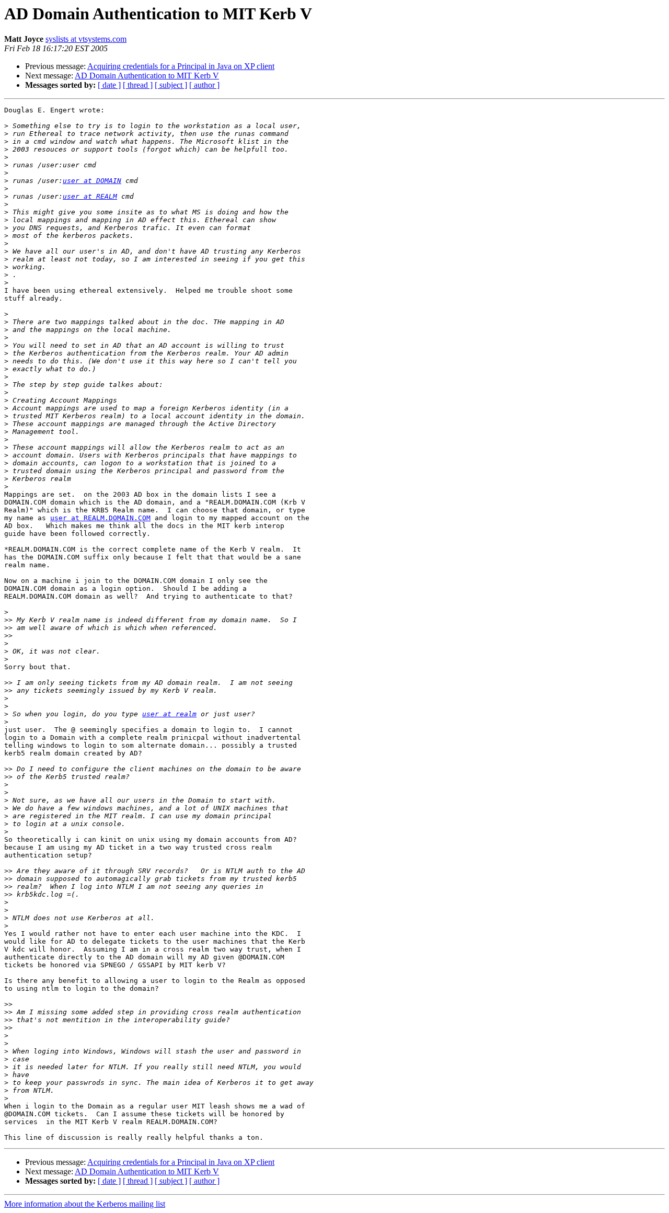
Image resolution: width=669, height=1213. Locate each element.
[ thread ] (138, 85)
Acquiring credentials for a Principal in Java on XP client (180, 66)
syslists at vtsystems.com (85, 39)
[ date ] (109, 85)
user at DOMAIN (92, 181)
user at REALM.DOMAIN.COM (100, 518)
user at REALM (90, 196)
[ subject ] (171, 85)
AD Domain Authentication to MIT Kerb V (147, 75)
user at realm (169, 714)
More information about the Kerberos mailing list (84, 1203)
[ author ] (204, 85)
